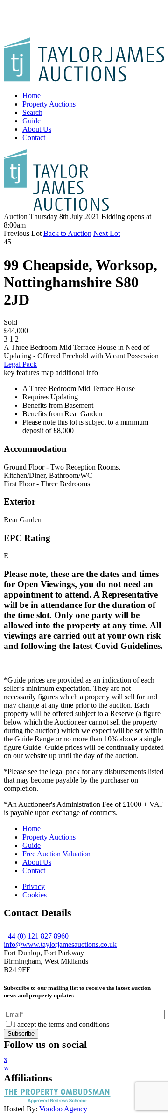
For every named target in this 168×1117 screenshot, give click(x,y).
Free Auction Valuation (56, 854)
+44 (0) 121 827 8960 (36, 936)
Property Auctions (49, 104)
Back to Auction (67, 233)
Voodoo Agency (63, 1109)
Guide (31, 121)
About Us (36, 129)
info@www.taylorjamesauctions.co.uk (60, 944)
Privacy (33, 886)
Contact (33, 138)
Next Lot (106, 233)
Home (31, 96)
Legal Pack (20, 364)
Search (32, 112)
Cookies (34, 895)
